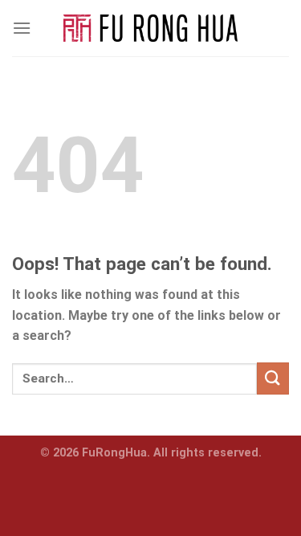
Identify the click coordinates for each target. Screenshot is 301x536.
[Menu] (21, 27)
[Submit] (273, 378)
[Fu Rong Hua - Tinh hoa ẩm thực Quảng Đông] (150, 28)
